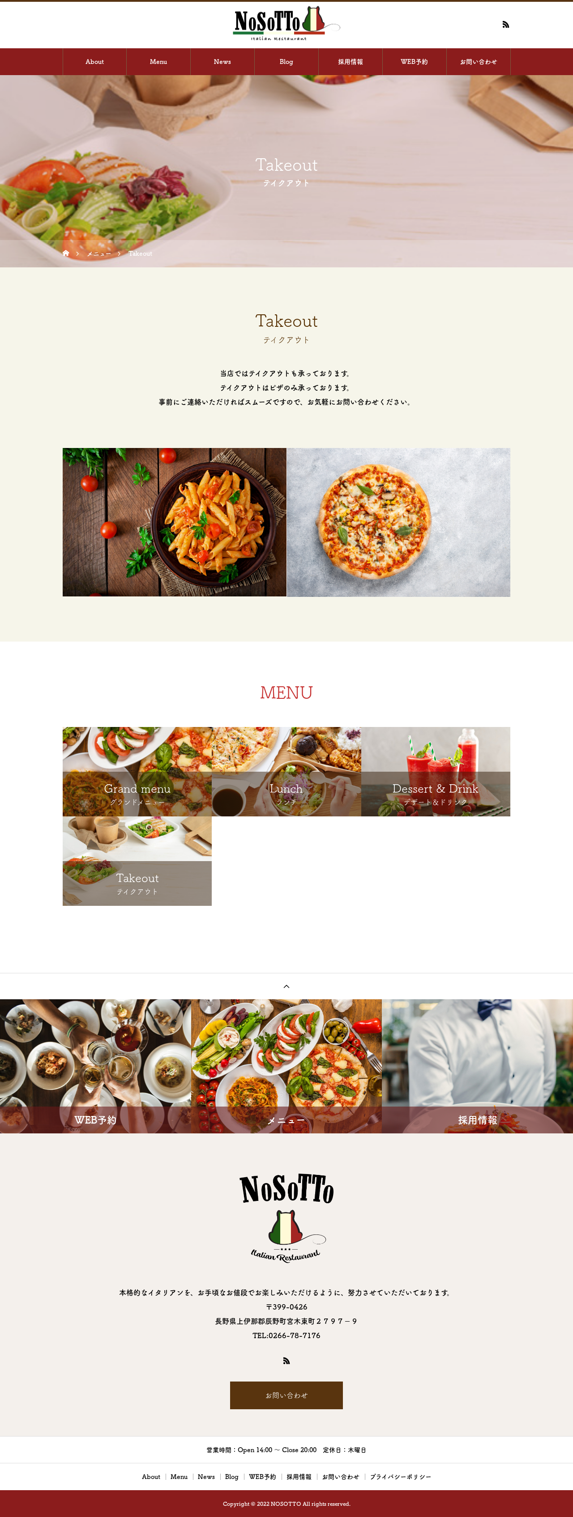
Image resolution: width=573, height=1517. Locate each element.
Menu (158, 62)
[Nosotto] (286, 24)
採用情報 (350, 62)
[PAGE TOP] (286, 986)
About (95, 62)
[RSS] (505, 24)
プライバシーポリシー (401, 1477)
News (222, 62)
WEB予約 (414, 62)
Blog (286, 62)
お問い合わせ (478, 62)
